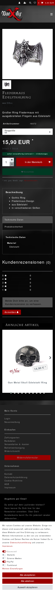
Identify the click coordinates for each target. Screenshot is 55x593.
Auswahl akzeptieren (28, 587)
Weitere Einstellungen (12, 568)
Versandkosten (31, 180)
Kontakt (8, 474)
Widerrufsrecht (12, 451)
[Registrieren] (25, 2)
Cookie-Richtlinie (13, 480)
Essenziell (12, 551)
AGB (6, 484)
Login (7, 418)
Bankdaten (10, 441)
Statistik (11, 555)
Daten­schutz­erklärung (20, 542)
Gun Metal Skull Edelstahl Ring (27, 382)
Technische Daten (14, 219)
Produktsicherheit (14, 226)
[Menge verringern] (12, 164)
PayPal (10, 561)
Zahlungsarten (12, 437)
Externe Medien (14, 558)
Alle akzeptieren (27, 574)
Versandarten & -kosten (16, 444)
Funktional (12, 565)
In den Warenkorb (33, 162)
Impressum (10, 487)
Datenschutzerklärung (15, 477)
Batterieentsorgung (14, 447)
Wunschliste (28, 171)
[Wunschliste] (35, 2)
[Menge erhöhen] (12, 160)
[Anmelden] (20, 2)
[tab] (27, 219)
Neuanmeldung (12, 422)
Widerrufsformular (27, 457)
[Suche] (30, 2)
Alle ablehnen (27, 580)
